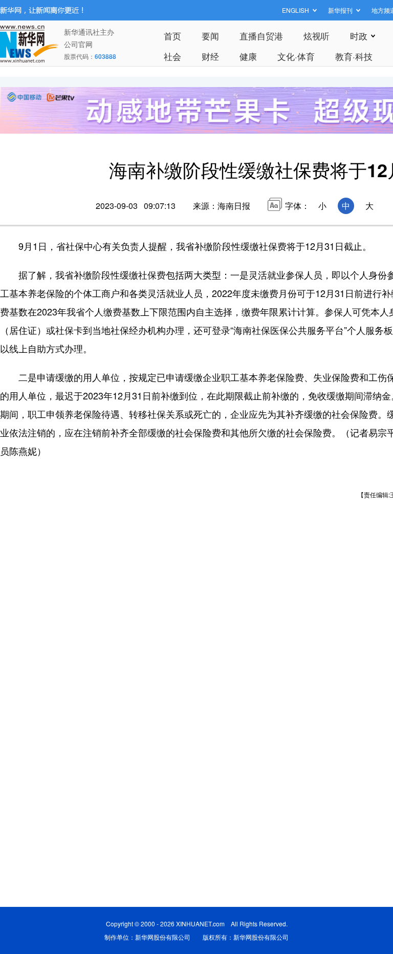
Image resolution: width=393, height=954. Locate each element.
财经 (210, 56)
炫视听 (316, 35)
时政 (358, 35)
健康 (248, 56)
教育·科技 (354, 56)
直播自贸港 (261, 35)
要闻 (210, 35)
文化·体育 (296, 56)
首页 (172, 35)
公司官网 (78, 44)
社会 (172, 56)
